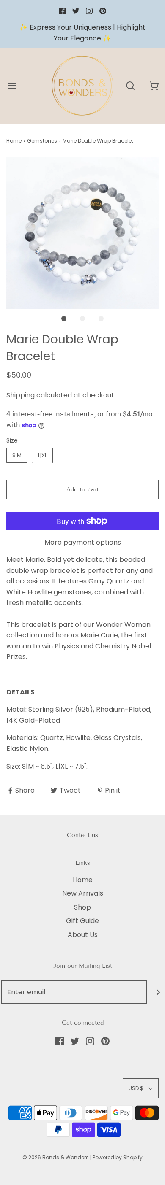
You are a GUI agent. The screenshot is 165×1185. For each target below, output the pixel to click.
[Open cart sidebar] (153, 85)
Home (14, 140)
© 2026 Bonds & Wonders (55, 1157)
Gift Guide (82, 921)
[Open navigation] (11, 85)
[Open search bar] (130, 85)
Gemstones (42, 140)
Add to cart (82, 489)
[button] (82, 233)
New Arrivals (82, 893)
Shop (82, 907)
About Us (83, 934)
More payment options (82, 542)
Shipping (20, 395)
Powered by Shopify (118, 1157)
